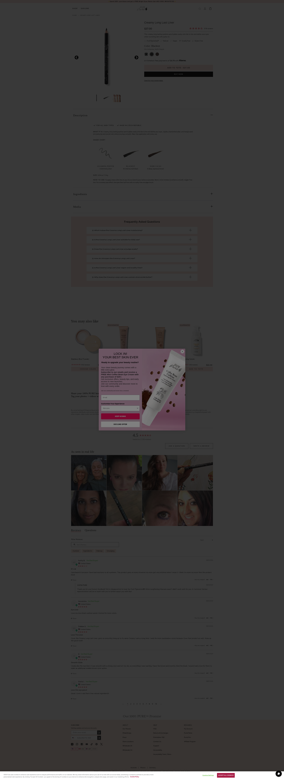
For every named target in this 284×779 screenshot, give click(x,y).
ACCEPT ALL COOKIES (226, 775)
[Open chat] (279, 774)
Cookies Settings (208, 775)
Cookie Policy (134, 777)
